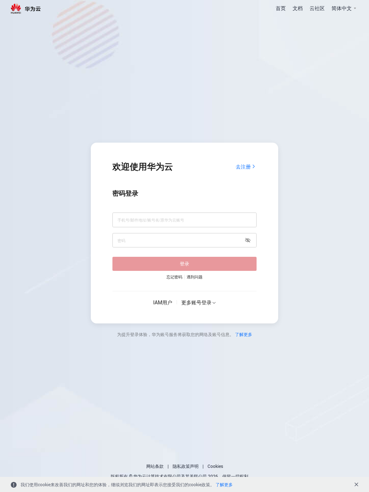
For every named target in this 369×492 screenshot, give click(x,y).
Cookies (215, 466)
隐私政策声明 (186, 466)
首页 (281, 8)
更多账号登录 (196, 302)
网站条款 (155, 466)
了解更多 (243, 334)
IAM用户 (162, 302)
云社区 (317, 8)
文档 (298, 8)
